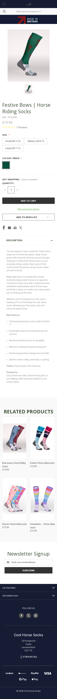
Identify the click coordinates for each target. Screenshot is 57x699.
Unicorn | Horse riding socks (14, 524)
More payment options (28, 209)
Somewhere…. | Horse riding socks (42, 526)
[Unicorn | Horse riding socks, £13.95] (14, 499)
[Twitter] (20, 228)
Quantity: (8, 183)
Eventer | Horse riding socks (42, 463)
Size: (5, 134)
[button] (28, 240)
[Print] (15, 228)
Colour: (10, 158)
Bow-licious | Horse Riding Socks (14, 465)
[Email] (9, 228)
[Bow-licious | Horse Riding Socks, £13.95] (14, 438)
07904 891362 (30, 656)
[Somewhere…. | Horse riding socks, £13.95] (42, 499)
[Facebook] (3, 228)
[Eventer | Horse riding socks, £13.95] (42, 438)
